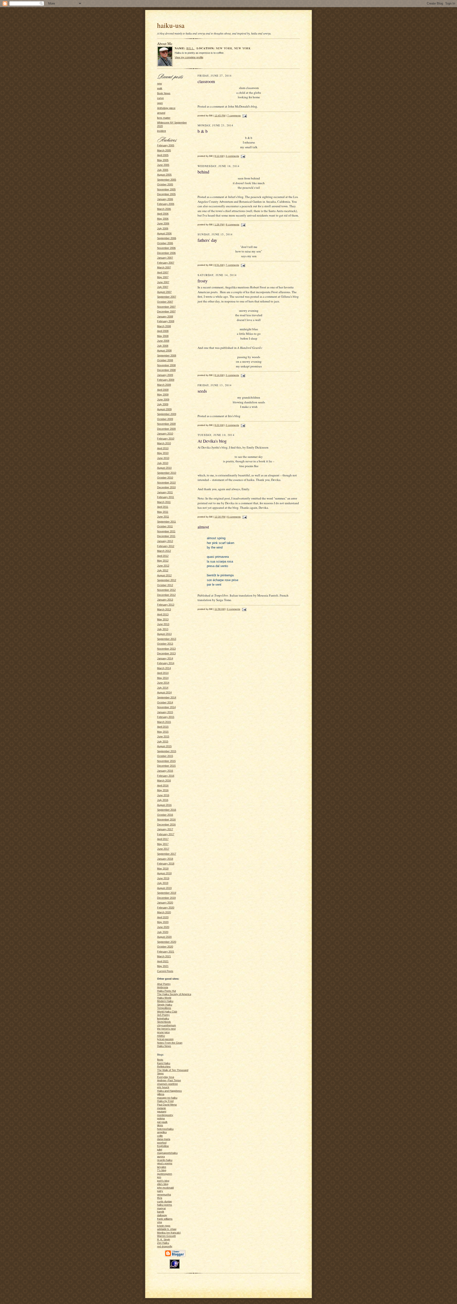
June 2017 (163, 848)
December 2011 (166, 536)
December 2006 (166, 253)
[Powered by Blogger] (174, 1256)
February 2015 (165, 717)
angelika (162, 1132)
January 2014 (165, 658)
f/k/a (159, 1197)
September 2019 (166, 892)
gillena (160, 1094)
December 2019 (166, 897)
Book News (163, 93)
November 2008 (166, 365)
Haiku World (164, 997)
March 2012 (164, 550)
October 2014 (165, 702)
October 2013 (165, 643)
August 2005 (164, 174)
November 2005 (166, 189)
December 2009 (166, 428)
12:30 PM (219, 516)
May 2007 (163, 277)
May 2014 (163, 678)
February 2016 (165, 775)
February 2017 (165, 834)
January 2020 (165, 902)
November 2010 (166, 482)
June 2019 (163, 878)
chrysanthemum (166, 1025)
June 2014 (163, 682)
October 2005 (165, 184)
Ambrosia (162, 987)
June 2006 (163, 223)
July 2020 (162, 932)
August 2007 (164, 292)
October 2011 (165, 526)
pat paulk (162, 1122)
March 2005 (164, 150)
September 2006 (166, 238)
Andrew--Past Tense (169, 1080)
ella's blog (162, 1184)
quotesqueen (164, 1173)
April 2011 (162, 506)
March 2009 (164, 384)
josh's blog (163, 1180)
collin (160, 1135)
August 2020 (164, 936)
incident (161, 130)
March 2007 (164, 267)
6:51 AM (219, 265)
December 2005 (166, 194)
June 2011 (163, 516)
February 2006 (165, 204)
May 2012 (163, 560)
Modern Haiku (165, 1001)
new (159, 83)
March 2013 (164, 609)
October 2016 (165, 814)
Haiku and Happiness (169, 1090)
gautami (161, 1111)
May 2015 (163, 731)
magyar (161, 1208)
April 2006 (163, 213)
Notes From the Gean (169, 1042)
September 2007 (166, 296)
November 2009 (166, 423)
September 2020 (166, 941)
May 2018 (163, 868)
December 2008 (166, 370)
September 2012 (166, 580)
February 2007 (165, 262)
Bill (190, 48)
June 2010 (163, 458)
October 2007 (165, 301)
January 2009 (165, 375)
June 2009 (163, 399)
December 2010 (166, 487)
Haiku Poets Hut (166, 990)
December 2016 (166, 824)
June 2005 (163, 164)
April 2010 (163, 448)
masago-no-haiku (167, 1097)
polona (161, 1118)
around (161, 112)
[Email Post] (244, 115)
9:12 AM (219, 156)
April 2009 (163, 389)
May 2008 (163, 336)
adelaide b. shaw (166, 1229)
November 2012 (166, 589)
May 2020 (163, 922)
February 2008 (165, 321)
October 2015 (165, 756)
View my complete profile (189, 57)
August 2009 (164, 409)
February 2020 (165, 907)
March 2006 (164, 208)
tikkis (160, 1125)
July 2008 (162, 345)
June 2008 (163, 340)
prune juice (163, 1032)
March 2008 (164, 326)
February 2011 (165, 497)
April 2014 (163, 673)
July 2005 (162, 169)
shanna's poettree (167, 1083)
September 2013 (166, 638)
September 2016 (166, 809)
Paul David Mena (167, 1104)
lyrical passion (165, 1039)
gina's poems (164, 1163)
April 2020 (163, 917)
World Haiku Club (167, 1011)
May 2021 (163, 966)
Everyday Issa (165, 1077)
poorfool (161, 1142)
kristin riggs (163, 1225)
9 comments (232, 224)
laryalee (161, 1167)
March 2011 (164, 502)
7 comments (234, 115)
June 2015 (163, 736)
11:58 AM (219, 609)
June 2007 (163, 282)
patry (160, 1191)
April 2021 (163, 961)
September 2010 (166, 472)
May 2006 (163, 218)
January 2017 (165, 829)
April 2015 (163, 726)
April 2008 (163, 331)
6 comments (234, 516)
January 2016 (165, 770)
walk (159, 88)
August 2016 (164, 805)
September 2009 (166, 414)
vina (159, 1222)
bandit (160, 1211)
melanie (161, 1108)
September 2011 (166, 521)
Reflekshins (164, 1066)
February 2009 (165, 379)
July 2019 (162, 883)
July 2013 (162, 629)
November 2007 (166, 306)
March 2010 (164, 443)
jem (159, 1177)
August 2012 (164, 575)
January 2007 (165, 257)
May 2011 (162, 511)
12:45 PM (219, 115)
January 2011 (165, 492)
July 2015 (162, 741)
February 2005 (165, 145)
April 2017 (163, 839)
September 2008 (166, 355)
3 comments (232, 156)
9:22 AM (219, 425)
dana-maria (163, 1139)
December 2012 (166, 594)
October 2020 (165, 946)
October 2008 (165, 360)
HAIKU (161, 1035)
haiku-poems (164, 1204)
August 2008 (164, 350)
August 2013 (164, 633)
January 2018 (165, 858)
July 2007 (162, 287)
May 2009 (163, 394)
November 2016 (166, 819)
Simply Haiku (164, 1004)
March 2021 (164, 956)
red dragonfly (164, 1246)
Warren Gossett (166, 1236)
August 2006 (164, 233)
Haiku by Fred (165, 1101)
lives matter (163, 117)
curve (160, 98)
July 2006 (162, 228)
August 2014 (164, 692)
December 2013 (166, 653)
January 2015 (165, 712)
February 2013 (165, 604)
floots (160, 1059)
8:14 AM (219, 375)
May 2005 (163, 160)
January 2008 (165, 316)
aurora (161, 1156)
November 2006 (166, 248)
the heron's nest (166, 1028)
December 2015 (166, 765)
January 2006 (165, 199)
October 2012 (165, 585)
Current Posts (165, 971)
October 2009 (165, 419)
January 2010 (165, 433)
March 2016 (164, 780)
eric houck (163, 1087)
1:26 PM (219, 224)
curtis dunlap (164, 1201)
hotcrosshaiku (165, 1128)
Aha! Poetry (164, 984)
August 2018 (164, 873)
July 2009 (162, 404)
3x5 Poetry (163, 1014)
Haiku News (164, 1046)
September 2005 (166, 179)
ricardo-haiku (164, 1160)
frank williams (165, 1218)
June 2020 (163, 927)
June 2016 (163, 795)
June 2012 (163, 565)
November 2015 (166, 761)
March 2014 (164, 668)
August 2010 (164, 467)
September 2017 (166, 853)
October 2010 (165, 477)
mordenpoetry (165, 1115)
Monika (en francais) (169, 1232)
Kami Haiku (163, 1063)
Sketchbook (164, 1021)
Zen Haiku (163, 1242)
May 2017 (163, 844)
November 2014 (166, 707)
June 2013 (163, 624)
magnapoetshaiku (167, 1152)
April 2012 (163, 555)
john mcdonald (165, 1187)
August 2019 (164, 888)
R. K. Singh (163, 1239)
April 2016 (163, 785)
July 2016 (162, 800)
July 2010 (162, 463)
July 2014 (162, 687)
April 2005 (163, 155)
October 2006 (165, 243)
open (160, 103)
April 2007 (163, 272)
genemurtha (164, 1194)
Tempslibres (164, 1008)
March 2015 (164, 722)
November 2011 (166, 531)
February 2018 (165, 863)
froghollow (163, 1146)
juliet (159, 1149)
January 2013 (165, 599)
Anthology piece (166, 108)
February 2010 (165, 438)
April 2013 (163, 614)
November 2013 (166, 648)
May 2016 (163, 790)
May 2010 (163, 453)
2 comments (232, 425)
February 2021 (165, 951)
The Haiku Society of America (174, 994)
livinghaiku (163, 1018)
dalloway (162, 1215)
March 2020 (164, 912)
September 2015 (166, 751)
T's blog (161, 1170)
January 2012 (165, 541)
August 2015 (164, 746)
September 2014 (166, 697)
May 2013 (163, 619)
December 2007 (166, 311)
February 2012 (165, 546)
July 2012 (162, 570)
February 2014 (165, 663)
